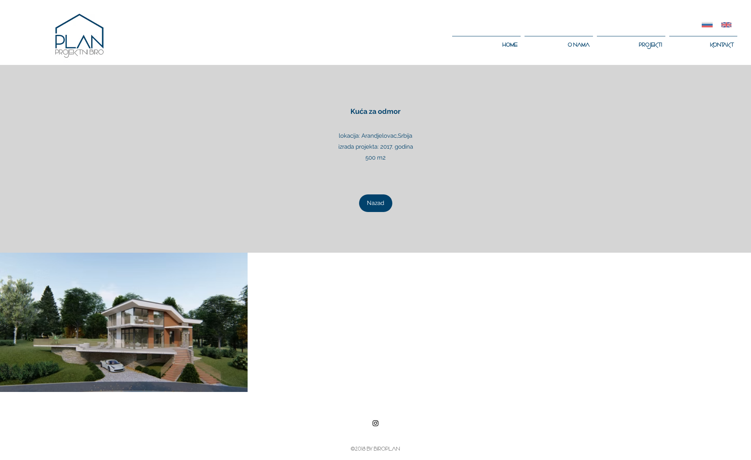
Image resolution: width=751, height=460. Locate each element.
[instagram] (375, 423)
